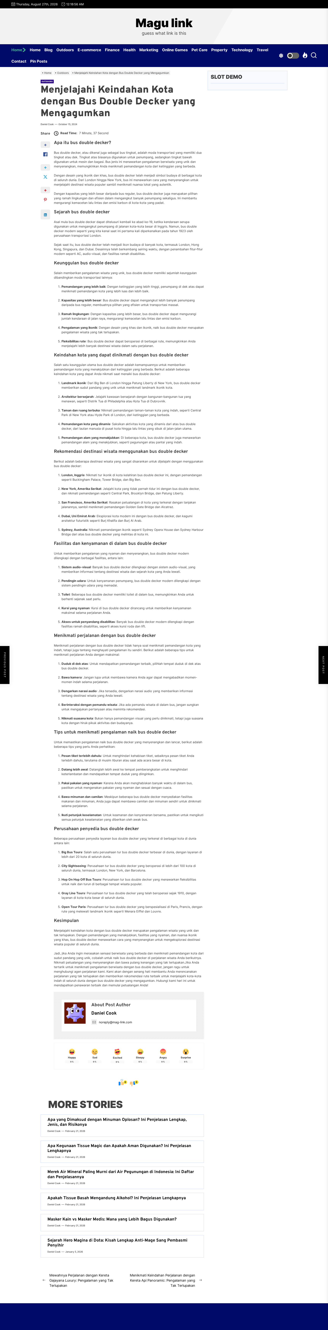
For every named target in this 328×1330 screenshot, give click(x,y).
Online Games (175, 50)
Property (219, 50)
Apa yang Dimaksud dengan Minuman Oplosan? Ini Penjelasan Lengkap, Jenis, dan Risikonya (117, 1122)
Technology (242, 50)
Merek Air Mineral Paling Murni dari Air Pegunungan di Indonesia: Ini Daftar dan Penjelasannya (120, 1174)
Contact (18, 61)
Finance (112, 50)
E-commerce (89, 50)
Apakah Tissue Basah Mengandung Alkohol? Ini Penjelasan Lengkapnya (116, 1198)
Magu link (164, 23)
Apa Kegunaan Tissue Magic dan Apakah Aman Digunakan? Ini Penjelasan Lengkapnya (119, 1148)
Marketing (148, 50)
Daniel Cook (47, 124)
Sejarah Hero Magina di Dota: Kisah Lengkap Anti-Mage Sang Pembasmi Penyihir (117, 1243)
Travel (262, 50)
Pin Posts (38, 61)
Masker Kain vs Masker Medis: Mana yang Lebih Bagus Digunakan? (112, 1219)
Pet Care (199, 50)
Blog (48, 50)
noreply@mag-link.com (115, 1022)
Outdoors (65, 50)
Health (129, 50)
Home (16, 50)
